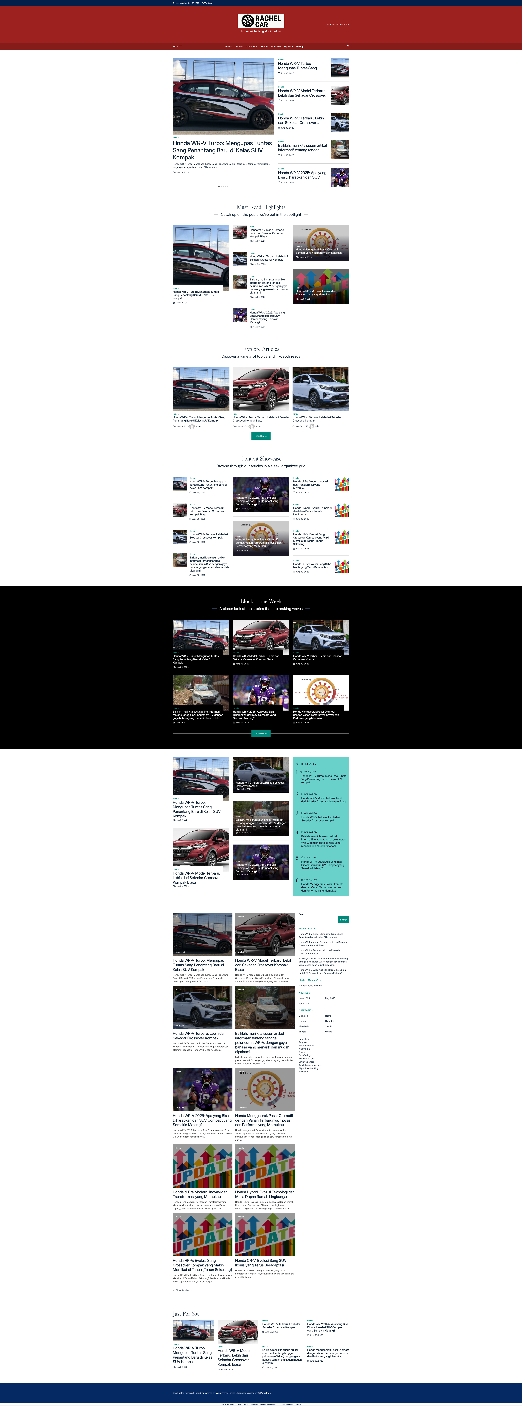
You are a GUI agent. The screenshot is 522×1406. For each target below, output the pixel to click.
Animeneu (304, 1071)
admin (198, 426)
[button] (219, 186)
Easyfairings (305, 1055)
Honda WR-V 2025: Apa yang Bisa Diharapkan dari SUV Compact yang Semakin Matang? (302, 179)
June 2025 (304, 998)
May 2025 (330, 998)
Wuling (300, 46)
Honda (228, 46)
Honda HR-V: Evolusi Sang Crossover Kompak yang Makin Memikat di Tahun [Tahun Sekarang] (311, 539)
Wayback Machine (258, 1404)
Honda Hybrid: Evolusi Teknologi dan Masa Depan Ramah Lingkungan (312, 511)
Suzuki (264, 46)
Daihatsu (276, 46)
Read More (261, 436)
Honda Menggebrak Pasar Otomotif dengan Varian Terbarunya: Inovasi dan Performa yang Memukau (319, 253)
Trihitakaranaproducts (310, 1065)
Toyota (239, 46)
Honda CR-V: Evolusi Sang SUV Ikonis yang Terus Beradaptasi (312, 565)
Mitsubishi (251, 46)
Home (328, 1015)
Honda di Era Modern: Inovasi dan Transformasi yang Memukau (316, 293)
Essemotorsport (307, 1058)
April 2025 (304, 1003)
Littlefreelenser (306, 1061)
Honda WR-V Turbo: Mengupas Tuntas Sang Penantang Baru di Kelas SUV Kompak (222, 150)
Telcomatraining (307, 1045)
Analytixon (304, 1048)
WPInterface (264, 1393)
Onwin (302, 1052)
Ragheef (303, 1042)
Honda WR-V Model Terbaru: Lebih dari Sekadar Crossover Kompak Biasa (302, 95)
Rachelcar (304, 1039)
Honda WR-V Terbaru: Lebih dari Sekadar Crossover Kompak (301, 122)
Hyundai (288, 46)
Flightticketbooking (309, 1068)
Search (302, 914)
